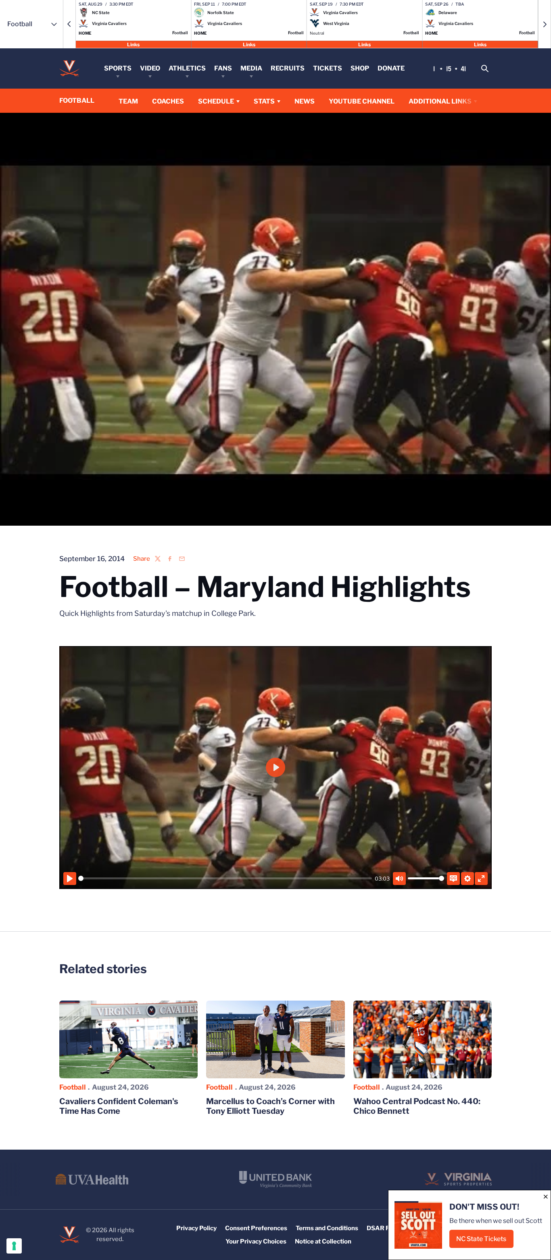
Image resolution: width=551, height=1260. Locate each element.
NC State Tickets (484, 1241)
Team (128, 101)
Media (251, 68)
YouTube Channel (361, 101)
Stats (264, 101)
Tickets (327, 68)
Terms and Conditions (327, 1228)
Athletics (187, 68)
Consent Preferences (256, 1228)
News (304, 101)
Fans (223, 68)
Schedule (216, 101)
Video (150, 68)
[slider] (225, 878)
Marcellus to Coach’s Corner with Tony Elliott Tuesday (270, 1106)
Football (72, 1087)
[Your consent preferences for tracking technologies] (14, 1246)
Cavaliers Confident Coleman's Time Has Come (118, 1106)
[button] (69, 24)
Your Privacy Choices (255, 1241)
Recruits (288, 68)
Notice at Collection (323, 1241)
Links (133, 44)
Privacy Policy (196, 1228)
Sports (117, 68)
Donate (391, 68)
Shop (360, 68)
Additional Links (440, 101)
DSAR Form (384, 1228)
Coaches (168, 101)
